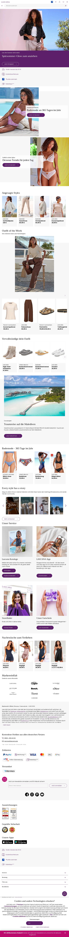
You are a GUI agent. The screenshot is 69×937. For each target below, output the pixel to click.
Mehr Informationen (42, 927)
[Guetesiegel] (12, 830)
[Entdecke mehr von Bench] (34, 688)
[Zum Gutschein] (52, 600)
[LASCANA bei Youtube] (42, 794)
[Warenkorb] (67, 2)
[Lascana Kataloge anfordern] (17, 541)
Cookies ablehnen (19, 916)
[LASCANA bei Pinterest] (37, 794)
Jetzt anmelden (56, 786)
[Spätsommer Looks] (34, 30)
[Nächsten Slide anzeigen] (65, 295)
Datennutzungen (11, 906)
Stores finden (8, 628)
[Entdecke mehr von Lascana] (13, 683)
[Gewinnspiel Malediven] (34, 395)
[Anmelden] (59, 2)
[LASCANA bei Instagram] (32, 794)
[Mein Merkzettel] (63, 2)
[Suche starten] (66, 6)
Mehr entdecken (9, 519)
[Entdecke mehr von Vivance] (56, 693)
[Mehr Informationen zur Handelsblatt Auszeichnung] (13, 813)
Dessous (13, 711)
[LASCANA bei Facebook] (27, 794)
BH (43, 719)
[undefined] (64, 211)
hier (51, 915)
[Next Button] (66, 505)
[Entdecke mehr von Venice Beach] (13, 693)
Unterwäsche (21, 711)
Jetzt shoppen (9, 64)
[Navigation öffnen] (2, 6)
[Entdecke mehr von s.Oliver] (56, 688)
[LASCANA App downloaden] (52, 541)
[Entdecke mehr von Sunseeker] (56, 683)
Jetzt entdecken (34, 115)
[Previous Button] (3, 505)
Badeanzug (44, 711)
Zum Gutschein (44, 628)
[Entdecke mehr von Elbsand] (34, 698)
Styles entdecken (9, 576)
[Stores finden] (17, 600)
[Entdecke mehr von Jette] (13, 688)
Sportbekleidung (53, 717)
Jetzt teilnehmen (11, 436)
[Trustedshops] (5, 830)
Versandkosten (18, 897)
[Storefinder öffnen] (56, 2)
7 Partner (19, 904)
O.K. (29, 923)
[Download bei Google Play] (20, 842)
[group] (12, 505)
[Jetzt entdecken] (19, 111)
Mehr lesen (6, 725)
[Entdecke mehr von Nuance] (34, 693)
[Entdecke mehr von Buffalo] (34, 683)
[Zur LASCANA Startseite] (5, 2)
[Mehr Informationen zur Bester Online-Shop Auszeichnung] (5, 813)
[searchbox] (34, 6)
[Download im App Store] (7, 842)
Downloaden (43, 576)
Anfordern (7, 571)
